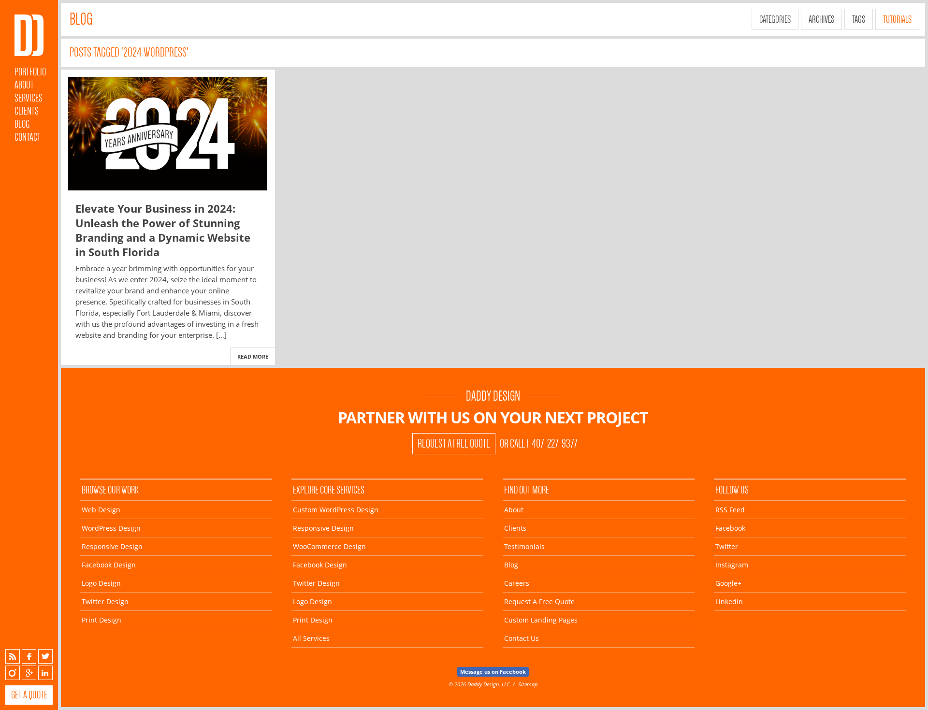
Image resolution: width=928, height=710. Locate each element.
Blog (21, 124)
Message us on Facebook (493, 671)
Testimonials (524, 546)
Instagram (12, 673)
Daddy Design (493, 396)
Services (28, 98)
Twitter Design (105, 601)
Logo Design (101, 583)
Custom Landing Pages (541, 619)
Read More (252, 356)
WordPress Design (111, 528)
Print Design (101, 619)
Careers (516, 583)
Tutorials (897, 19)
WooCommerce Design (329, 546)
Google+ (29, 673)
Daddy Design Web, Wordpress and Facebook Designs (29, 35)
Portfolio (30, 72)
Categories (775, 19)
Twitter (45, 656)
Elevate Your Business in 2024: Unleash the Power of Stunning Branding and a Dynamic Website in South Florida (162, 230)
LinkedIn (45, 673)
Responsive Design (112, 546)
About (24, 85)
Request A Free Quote (454, 443)
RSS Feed (730, 509)
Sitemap (527, 684)
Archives (821, 19)
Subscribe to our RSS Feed (12, 656)
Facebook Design (109, 564)
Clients (26, 111)
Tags (858, 19)
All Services (311, 638)
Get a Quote (29, 695)
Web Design (101, 509)
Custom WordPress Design (335, 509)
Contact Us (521, 638)
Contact (27, 137)
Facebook (29, 656)
